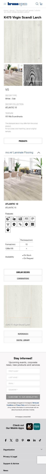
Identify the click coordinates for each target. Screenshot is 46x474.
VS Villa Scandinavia (13, 116)
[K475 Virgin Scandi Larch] (23, 41)
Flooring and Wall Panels (24, 10)
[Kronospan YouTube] (28, 440)
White (7, 98)
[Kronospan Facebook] (5, 440)
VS (7, 90)
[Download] (39, 58)
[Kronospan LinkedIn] (34, 440)
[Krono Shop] (41, 4)
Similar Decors (23, 272)
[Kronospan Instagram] (17, 440)
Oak (14, 98)
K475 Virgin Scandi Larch (18, 12)
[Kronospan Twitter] (11, 440)
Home (6, 10)
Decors (12, 10)
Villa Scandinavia (34, 81)
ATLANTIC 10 (11, 107)
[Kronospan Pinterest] (23, 440)
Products (23, 141)
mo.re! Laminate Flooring (19, 152)
